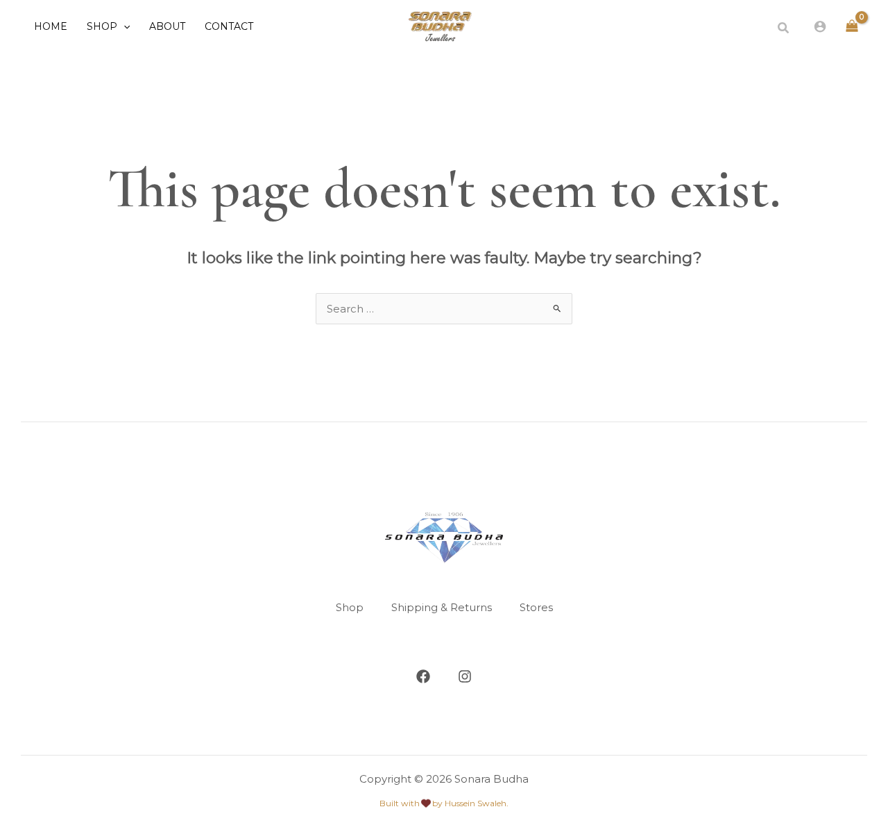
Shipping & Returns (441, 607)
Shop (350, 607)
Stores (536, 607)
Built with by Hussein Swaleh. (444, 803)
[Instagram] (465, 676)
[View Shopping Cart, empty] (852, 26)
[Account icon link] (820, 26)
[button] (123, 26)
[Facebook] (423, 676)
